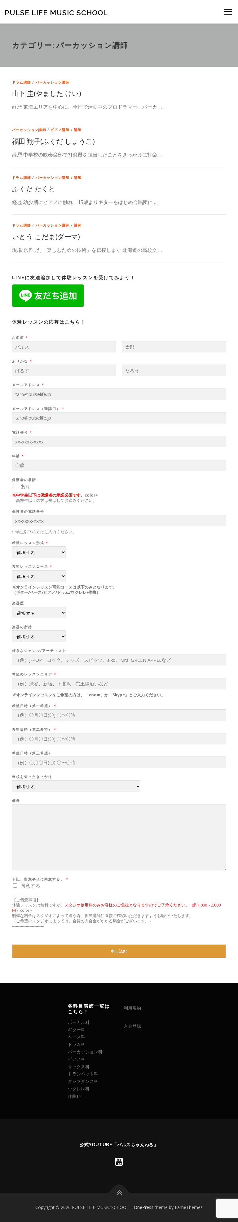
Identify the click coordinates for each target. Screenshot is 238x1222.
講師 (78, 129)
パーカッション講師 (53, 82)
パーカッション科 (85, 1052)
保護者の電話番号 (28, 511)
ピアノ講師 (60, 129)
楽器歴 (18, 603)
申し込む (119, 951)
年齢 (18, 456)
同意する (30, 885)
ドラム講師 (21, 82)
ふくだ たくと (33, 188)
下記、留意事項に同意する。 (40, 879)
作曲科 (74, 1096)
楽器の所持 (22, 627)
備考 (16, 800)
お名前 (20, 337)
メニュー (228, 11)
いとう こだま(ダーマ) (46, 236)
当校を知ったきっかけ (32, 777)
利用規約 (132, 1008)
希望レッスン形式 (30, 543)
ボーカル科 (79, 1022)
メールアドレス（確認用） (38, 409)
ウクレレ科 (79, 1089)
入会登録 (132, 1026)
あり (25, 486)
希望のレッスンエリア (34, 674)
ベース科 (76, 1037)
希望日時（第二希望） (34, 729)
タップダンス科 (83, 1081)
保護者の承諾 (24, 480)
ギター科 (76, 1030)
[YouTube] (119, 1161)
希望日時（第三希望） (32, 753)
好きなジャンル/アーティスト (39, 650)
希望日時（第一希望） (34, 706)
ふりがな (22, 361)
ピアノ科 (76, 1059)
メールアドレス (28, 385)
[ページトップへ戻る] (119, 1193)
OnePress (143, 1207)
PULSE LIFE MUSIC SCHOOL (56, 12)
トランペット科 (83, 1074)
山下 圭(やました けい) (46, 93)
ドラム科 (76, 1044)
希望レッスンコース (32, 566)
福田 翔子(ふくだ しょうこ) (53, 141)
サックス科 (79, 1067)
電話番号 (22, 432)
